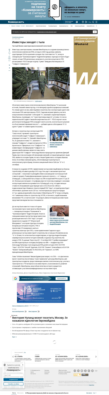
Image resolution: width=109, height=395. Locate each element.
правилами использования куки (46, 32)
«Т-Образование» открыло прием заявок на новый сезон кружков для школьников (23, 360)
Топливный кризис (52, 26)
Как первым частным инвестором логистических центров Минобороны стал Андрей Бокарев (59, 221)
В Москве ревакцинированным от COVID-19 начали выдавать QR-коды (33, 334)
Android (46, 373)
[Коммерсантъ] (16, 22)
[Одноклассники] (85, 371)
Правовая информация (64, 372)
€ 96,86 (18, 26)
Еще (13, 337)
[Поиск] (93, 22)
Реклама (47, 370)
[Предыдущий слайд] (13, 356)
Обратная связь (62, 370)
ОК (95, 32)
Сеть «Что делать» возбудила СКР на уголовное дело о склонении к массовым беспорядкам (40, 324)
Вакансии (47, 372)
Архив (32, 372)
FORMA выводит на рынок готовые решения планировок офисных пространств (43, 360)
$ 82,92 (13, 26)
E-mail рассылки (62, 373)
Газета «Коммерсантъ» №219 (20, 306)
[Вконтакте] (78, 371)
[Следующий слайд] (96, 356)
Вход (90, 22)
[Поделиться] (9, 65)
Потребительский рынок (18, 37)
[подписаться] (25, 311)
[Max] (92, 371)
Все (25, 352)
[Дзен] (82, 371)
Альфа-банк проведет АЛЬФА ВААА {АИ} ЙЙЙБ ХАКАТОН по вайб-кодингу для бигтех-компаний (64, 360)
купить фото (38, 101)
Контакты (33, 373)
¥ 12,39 (22, 26)
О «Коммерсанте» (35, 370)
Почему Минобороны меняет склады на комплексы (57, 145)
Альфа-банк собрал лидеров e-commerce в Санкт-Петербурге (83, 359)
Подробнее (91, 385)
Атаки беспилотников (41, 26)
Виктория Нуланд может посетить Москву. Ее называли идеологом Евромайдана (40, 319)
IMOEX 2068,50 (29, 26)
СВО (72, 26)
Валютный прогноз (63, 26)
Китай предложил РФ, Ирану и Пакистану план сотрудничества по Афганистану (36, 331)
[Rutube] (89, 371)
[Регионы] (83, 22)
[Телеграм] (75, 371)
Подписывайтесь (61, 278)
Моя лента (20, 393)
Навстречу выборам (79, 26)
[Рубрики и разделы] (96, 22)
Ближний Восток (90, 26)
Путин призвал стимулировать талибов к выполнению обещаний (32, 327)
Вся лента (89, 393)
